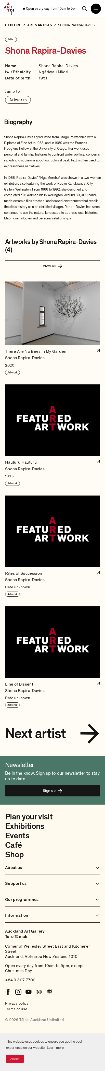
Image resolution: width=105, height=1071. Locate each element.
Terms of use (16, 1009)
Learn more (55, 1047)
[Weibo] (49, 992)
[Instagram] (18, 992)
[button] (52, 328)
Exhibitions (24, 826)
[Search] (85, 9)
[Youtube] (28, 992)
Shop (14, 854)
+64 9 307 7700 (20, 980)
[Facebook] (8, 992)
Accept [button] (14, 1059)
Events (17, 835)
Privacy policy (17, 1003)
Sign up (49, 790)
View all (49, 265)
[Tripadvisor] (39, 992)
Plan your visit (28, 816)
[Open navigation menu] (96, 9)
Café (13, 845)
